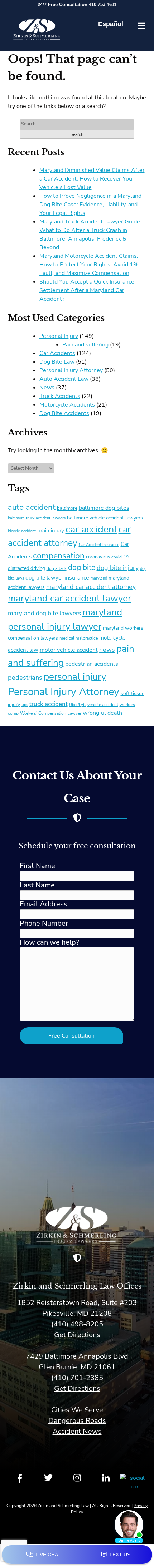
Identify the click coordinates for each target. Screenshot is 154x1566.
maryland (99, 578)
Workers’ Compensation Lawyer (50, 713)
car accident (91, 529)
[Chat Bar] (77, 1555)
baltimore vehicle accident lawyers (105, 517)
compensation (59, 555)
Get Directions (77, 1335)
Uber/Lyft (77, 705)
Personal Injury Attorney (71, 370)
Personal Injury (58, 336)
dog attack (57, 568)
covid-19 (120, 557)
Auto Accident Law (63, 379)
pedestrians (25, 677)
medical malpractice (78, 638)
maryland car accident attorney (91, 586)
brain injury (50, 530)
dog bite (81, 567)
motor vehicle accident (69, 650)
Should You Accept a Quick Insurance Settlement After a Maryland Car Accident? (86, 290)
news (107, 649)
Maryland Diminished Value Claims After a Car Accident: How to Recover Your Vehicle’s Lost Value (92, 178)
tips (24, 705)
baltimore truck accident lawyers (37, 518)
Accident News (77, 1431)
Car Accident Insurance (99, 544)
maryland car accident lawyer (69, 598)
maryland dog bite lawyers (44, 613)
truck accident (48, 704)
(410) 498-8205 (77, 1324)
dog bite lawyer (44, 577)
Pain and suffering (85, 345)
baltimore (67, 508)
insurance (76, 577)
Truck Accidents (59, 396)
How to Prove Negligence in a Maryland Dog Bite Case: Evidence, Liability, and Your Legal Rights (90, 204)
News (46, 388)
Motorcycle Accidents (67, 405)
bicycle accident (22, 531)
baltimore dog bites (104, 508)
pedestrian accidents (91, 664)
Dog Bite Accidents (64, 413)
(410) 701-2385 (77, 1378)
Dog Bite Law (56, 362)
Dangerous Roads (77, 1420)
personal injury (75, 676)
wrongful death (102, 713)
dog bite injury (118, 567)
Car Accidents (57, 353)
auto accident (32, 507)
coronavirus (98, 557)
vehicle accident (102, 705)
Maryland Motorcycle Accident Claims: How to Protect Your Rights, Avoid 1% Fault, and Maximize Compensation (89, 264)
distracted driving (26, 568)
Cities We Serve (77, 1410)
